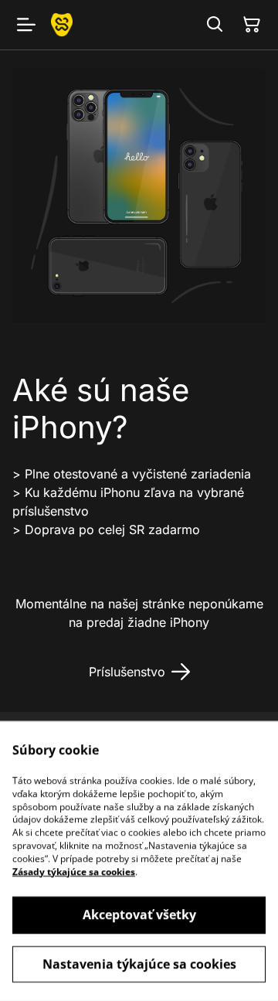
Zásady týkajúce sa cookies (73, 871)
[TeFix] (62, 24)
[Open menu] (26, 25)
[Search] (214, 25)
